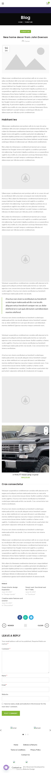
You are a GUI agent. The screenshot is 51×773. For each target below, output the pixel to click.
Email (4, 685)
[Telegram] (31, 617)
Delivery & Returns (30, 745)
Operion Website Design (25, 769)
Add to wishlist (46, 429)
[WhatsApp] (25, 617)
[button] (46, 433)
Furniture (29, 22)
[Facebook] (19, 617)
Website (5, 694)
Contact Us (25, 755)
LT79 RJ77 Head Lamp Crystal (25, 475)
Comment (6, 649)
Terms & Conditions (18, 750)
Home (20, 22)
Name (4, 675)
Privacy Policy (35, 750)
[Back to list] (25, 625)
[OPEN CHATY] (6, 767)
